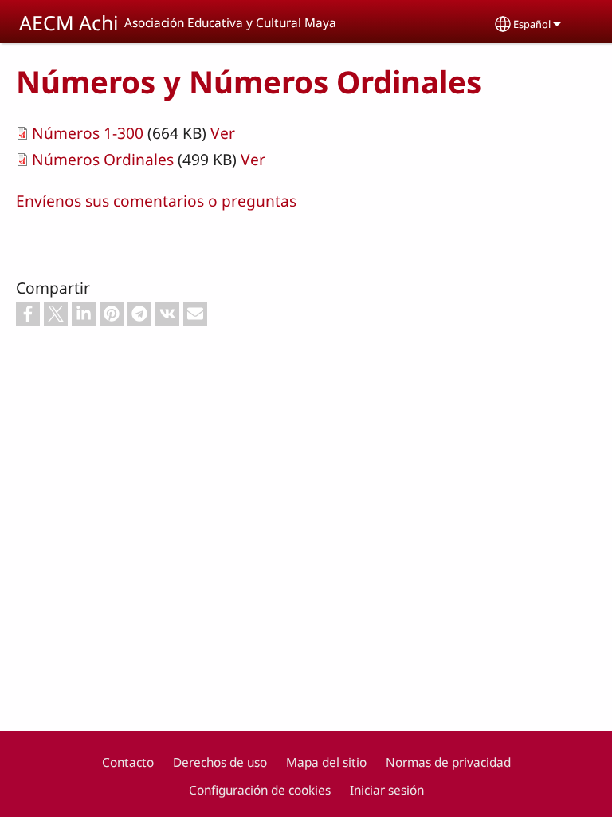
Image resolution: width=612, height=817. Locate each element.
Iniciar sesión (387, 790)
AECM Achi (68, 22)
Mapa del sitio (326, 762)
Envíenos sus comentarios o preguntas (156, 200)
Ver (222, 133)
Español (532, 24)
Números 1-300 (87, 133)
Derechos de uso (220, 762)
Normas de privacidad (448, 762)
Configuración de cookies (260, 790)
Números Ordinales (103, 159)
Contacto (128, 762)
